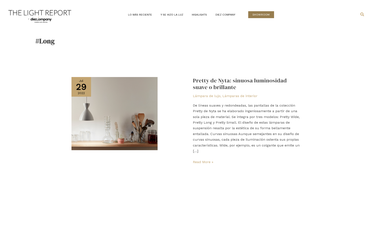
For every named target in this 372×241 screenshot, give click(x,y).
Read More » (203, 161)
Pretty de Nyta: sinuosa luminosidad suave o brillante (240, 84)
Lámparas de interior (239, 96)
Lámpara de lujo (206, 96)
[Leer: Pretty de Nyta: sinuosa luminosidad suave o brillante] (114, 113)
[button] (261, 14)
